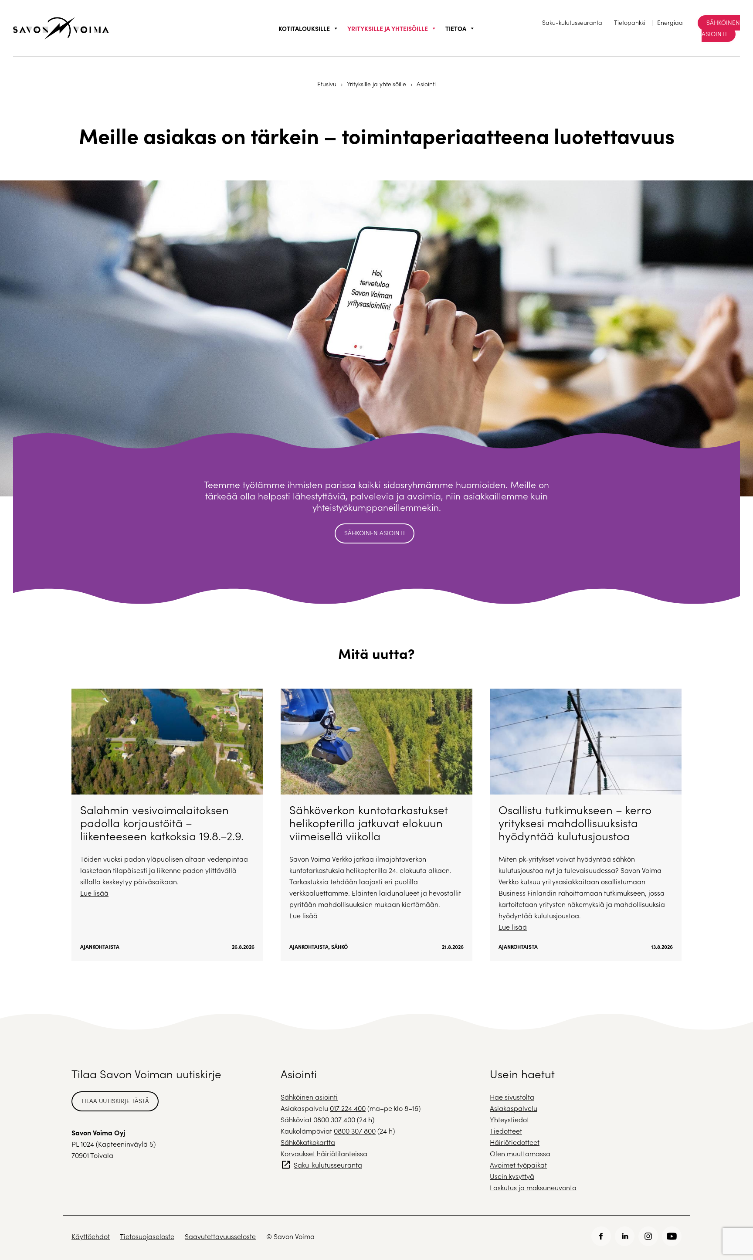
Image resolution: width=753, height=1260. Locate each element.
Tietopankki (629, 22)
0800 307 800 (355, 1130)
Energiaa (670, 22)
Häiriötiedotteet (514, 1142)
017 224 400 (348, 1108)
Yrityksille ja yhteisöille (387, 28)
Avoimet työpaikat (518, 1164)
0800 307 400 (334, 1119)
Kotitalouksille (304, 28)
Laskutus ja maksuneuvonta (533, 1187)
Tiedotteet (506, 1130)
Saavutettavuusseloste (220, 1236)
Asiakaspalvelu (513, 1108)
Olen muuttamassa (520, 1153)
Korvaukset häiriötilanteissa (324, 1153)
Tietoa (455, 28)
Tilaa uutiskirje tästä (115, 1101)
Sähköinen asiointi (721, 28)
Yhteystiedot (509, 1119)
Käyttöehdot (90, 1236)
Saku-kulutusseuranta (572, 22)
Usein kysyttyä (512, 1176)
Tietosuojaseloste (147, 1236)
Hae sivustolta (512, 1096)
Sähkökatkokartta (308, 1142)
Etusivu (326, 84)
